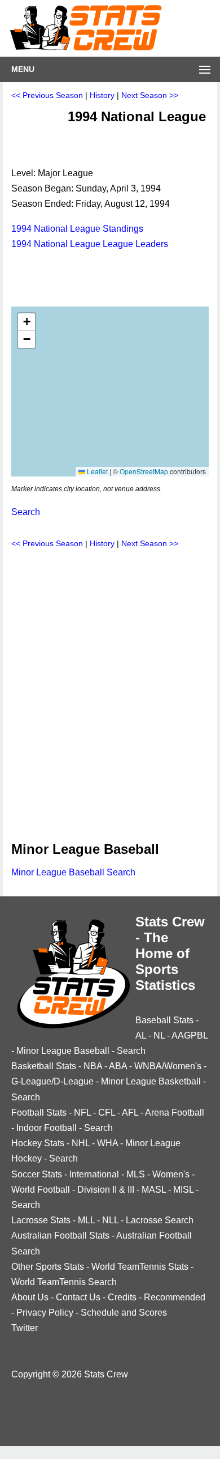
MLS (135, 1174)
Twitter (24, 1328)
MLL (86, 1220)
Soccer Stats (36, 1174)
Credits (122, 1297)
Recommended (174, 1297)
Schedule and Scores (124, 1312)
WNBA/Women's (167, 1066)
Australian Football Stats (60, 1235)
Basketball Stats (43, 1066)
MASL (154, 1189)
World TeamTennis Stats (139, 1266)
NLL (110, 1220)
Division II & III (105, 1189)
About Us (30, 1297)
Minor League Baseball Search (73, 872)
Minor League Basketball (151, 1081)
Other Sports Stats (47, 1266)
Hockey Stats (37, 1143)
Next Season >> (149, 95)
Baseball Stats (164, 1020)
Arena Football (174, 1112)
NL (159, 1035)
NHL (81, 1143)
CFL (106, 1112)
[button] (26, 322)
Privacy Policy (44, 1312)
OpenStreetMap (144, 471)
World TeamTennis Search (64, 1282)
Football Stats (39, 1112)
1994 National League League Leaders (89, 244)
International (94, 1174)
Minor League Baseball (62, 1051)
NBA (92, 1066)
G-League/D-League (52, 1081)
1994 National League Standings (77, 228)
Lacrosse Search (159, 1220)
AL (140, 1035)
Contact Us (78, 1297)
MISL (183, 1189)
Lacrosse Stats (41, 1220)
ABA (118, 1066)
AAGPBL (189, 1035)
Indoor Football (46, 1128)
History (102, 95)
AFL (130, 1112)
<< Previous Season (47, 95)
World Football (40, 1189)
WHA (107, 1143)
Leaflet (96, 471)
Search (25, 512)
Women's (171, 1174)
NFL (82, 1112)
